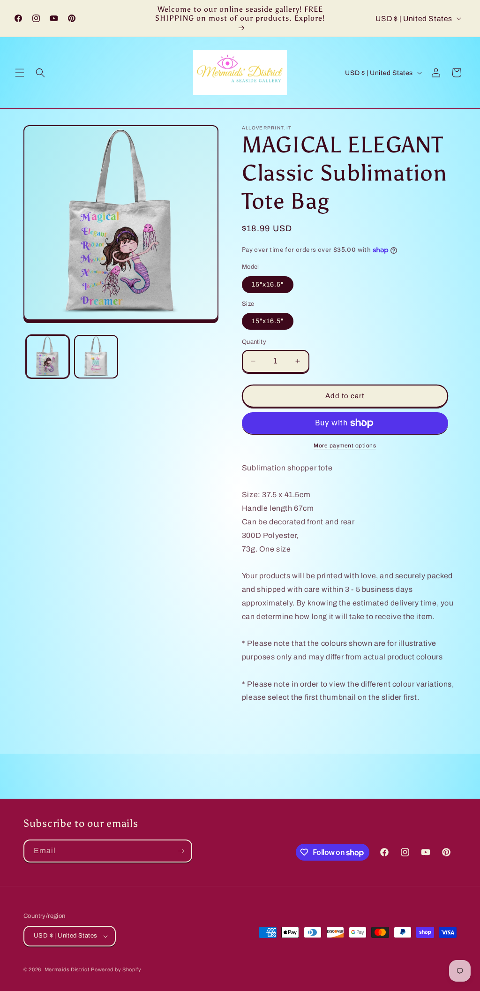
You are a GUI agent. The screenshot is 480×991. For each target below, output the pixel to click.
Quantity (254, 342)
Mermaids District (67, 969)
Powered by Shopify (116, 969)
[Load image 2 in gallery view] (96, 356)
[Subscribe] (181, 851)
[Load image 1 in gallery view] (47, 356)
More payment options (345, 445)
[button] (19, 72)
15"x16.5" (268, 284)
